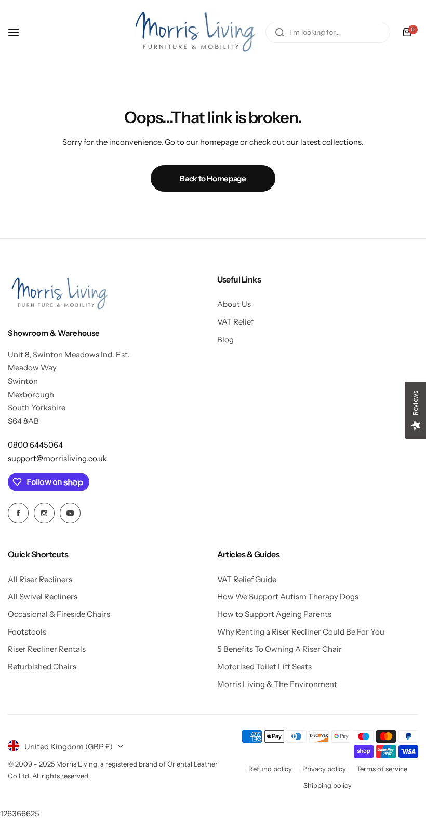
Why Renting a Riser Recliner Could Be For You (300, 632)
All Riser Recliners (40, 579)
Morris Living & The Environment (277, 684)
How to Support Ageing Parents (274, 614)
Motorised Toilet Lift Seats (264, 666)
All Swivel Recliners (42, 596)
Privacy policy (324, 768)
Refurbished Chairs (42, 666)
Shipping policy (327, 785)
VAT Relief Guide (246, 579)
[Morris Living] (195, 32)
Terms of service (381, 768)
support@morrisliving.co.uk (57, 458)
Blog (225, 339)
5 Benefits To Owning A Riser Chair (279, 649)
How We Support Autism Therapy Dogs (287, 596)
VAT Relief (235, 322)
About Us (234, 304)
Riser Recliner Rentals (47, 649)
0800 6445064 (35, 445)
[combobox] (327, 32)
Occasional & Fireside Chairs (59, 614)
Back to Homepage (213, 178)
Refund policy (270, 768)
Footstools (27, 632)
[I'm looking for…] (279, 32)
